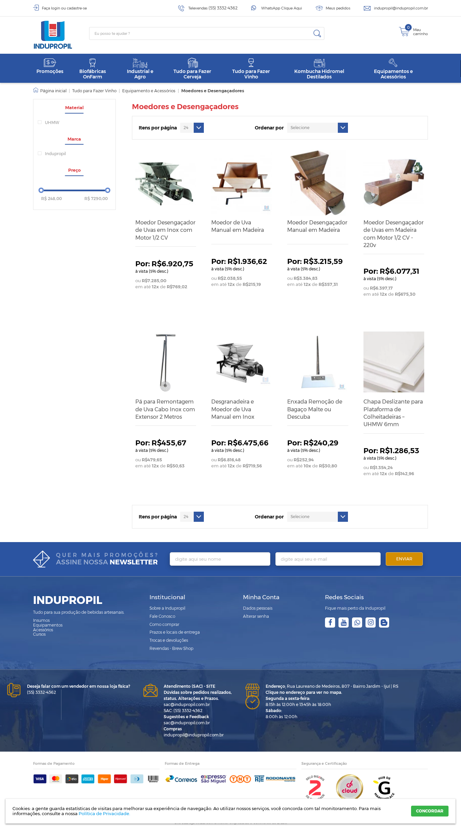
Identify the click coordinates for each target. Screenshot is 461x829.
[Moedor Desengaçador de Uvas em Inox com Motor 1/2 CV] (165, 182)
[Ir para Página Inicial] (49, 91)
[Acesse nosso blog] (384, 622)
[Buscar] (317, 33)
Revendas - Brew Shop (171, 648)
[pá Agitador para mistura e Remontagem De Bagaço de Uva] (165, 362)
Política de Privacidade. (104, 813)
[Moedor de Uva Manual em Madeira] (241, 182)
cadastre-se (77, 8)
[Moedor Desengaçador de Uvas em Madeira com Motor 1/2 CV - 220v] (393, 182)
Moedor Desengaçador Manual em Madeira (317, 226)
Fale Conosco (162, 616)
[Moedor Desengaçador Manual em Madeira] (317, 182)
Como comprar (164, 624)
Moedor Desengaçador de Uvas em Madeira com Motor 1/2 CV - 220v (393, 233)
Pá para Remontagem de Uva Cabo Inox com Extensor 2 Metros (165, 409)
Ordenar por (269, 128)
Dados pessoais (257, 608)
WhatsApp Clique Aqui (281, 8)
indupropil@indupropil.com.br (401, 8)
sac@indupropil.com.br (187, 704)
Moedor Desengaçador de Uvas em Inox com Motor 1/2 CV (165, 230)
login (55, 8)
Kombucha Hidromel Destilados (319, 73)
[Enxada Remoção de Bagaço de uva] (317, 362)
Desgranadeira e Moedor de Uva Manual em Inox (232, 409)
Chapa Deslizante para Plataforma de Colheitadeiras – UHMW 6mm (393, 413)
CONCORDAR (429, 810)
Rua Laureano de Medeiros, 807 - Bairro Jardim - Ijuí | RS (332, 686)
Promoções (49, 71)
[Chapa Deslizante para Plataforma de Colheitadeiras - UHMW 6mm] (393, 362)
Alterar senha (256, 616)
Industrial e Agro (140, 73)
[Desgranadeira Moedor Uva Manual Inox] (241, 362)
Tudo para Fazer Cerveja (192, 73)
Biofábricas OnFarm (92, 73)
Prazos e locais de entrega (175, 632)
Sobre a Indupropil (167, 608)
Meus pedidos (338, 8)
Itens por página (158, 128)
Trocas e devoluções (169, 640)
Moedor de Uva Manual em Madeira (237, 226)
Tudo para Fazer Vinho (251, 73)
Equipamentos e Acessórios (393, 73)
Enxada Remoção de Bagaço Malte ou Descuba (314, 409)
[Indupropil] (61, 34)
